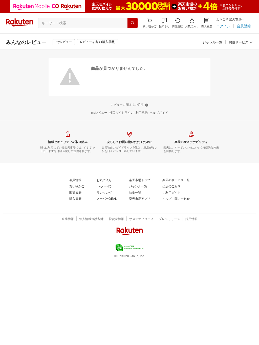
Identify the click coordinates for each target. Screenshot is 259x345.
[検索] (132, 23)
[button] (164, 23)
